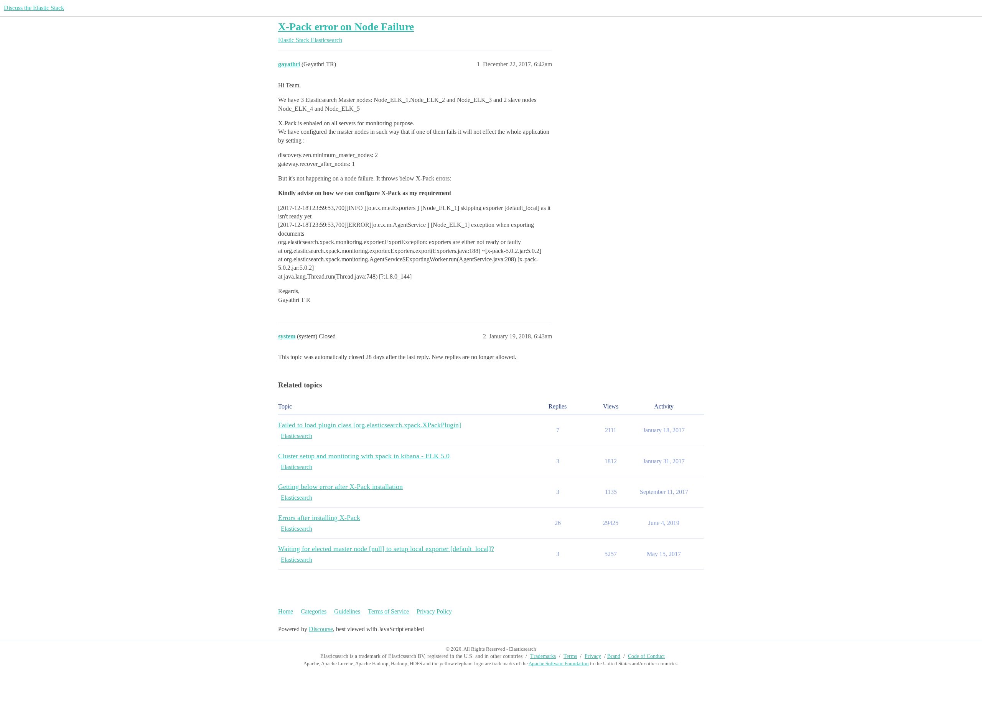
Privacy (593, 656)
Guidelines (347, 611)
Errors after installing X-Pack (319, 518)
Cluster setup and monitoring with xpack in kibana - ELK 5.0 (364, 456)
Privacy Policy (434, 611)
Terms (570, 656)
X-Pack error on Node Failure (346, 27)
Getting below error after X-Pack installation (340, 486)
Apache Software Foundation (559, 663)
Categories (313, 611)
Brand (613, 656)
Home (285, 611)
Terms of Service (388, 611)
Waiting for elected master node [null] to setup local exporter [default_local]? (386, 549)
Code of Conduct (646, 656)
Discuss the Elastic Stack (34, 8)
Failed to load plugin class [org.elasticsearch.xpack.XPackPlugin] (369, 425)
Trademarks (543, 656)
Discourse (321, 629)
